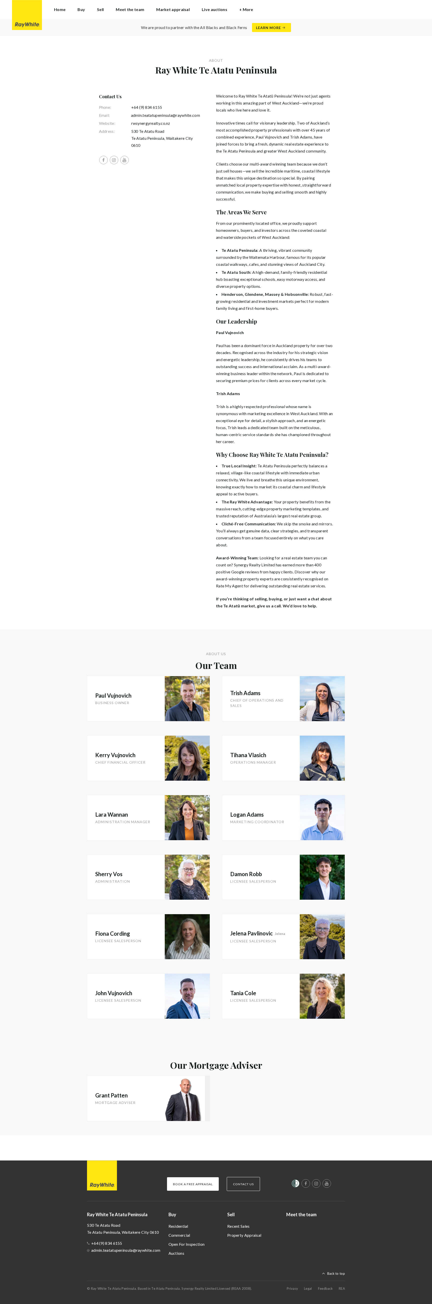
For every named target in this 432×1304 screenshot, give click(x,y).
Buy (172, 1214)
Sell (231, 1214)
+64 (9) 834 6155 (146, 107)
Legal (308, 1288)
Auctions (176, 1253)
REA (342, 1288)
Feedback (325, 1288)
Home (60, 9)
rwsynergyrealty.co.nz (150, 123)
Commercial (179, 1235)
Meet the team (130, 9)
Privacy (292, 1288)
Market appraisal (173, 9)
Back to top (336, 1273)
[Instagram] (114, 160)
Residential (178, 1226)
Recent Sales (238, 1226)
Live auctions (214, 9)
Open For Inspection (186, 1244)
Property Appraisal (244, 1235)
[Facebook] (103, 160)
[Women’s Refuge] (296, 1184)
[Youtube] (124, 160)
